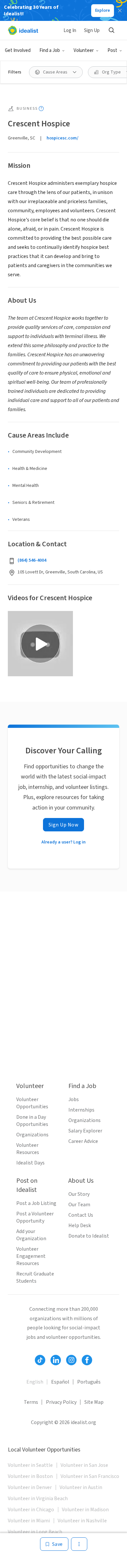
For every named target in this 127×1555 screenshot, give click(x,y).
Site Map (94, 1402)
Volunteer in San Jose (84, 1465)
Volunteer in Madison (85, 1509)
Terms (31, 1402)
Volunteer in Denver (30, 1487)
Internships (81, 1110)
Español (60, 1382)
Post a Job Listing (36, 1203)
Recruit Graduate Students (35, 1277)
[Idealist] (23, 30)
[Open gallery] (40, 643)
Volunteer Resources (27, 1149)
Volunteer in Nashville (82, 1520)
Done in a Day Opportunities (32, 1121)
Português (89, 1382)
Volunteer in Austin (81, 1487)
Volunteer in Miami (29, 1520)
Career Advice (83, 1141)
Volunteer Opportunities (32, 1103)
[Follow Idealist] (40, 1360)
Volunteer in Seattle (30, 1465)
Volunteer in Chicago (31, 1509)
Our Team (79, 1204)
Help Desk (79, 1225)
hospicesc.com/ (62, 138)
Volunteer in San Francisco (90, 1476)
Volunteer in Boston (30, 1476)
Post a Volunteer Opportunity (35, 1217)
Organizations (32, 1134)
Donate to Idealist (88, 1236)
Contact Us (80, 1215)
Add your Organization (31, 1235)
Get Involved (18, 50)
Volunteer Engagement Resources (31, 1256)
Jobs (73, 1099)
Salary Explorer (85, 1130)
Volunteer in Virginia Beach (38, 1498)
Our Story (79, 1194)
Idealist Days (30, 1162)
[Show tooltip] (41, 108)
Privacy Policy (61, 1402)
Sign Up (92, 30)
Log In (70, 30)
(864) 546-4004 (32, 560)
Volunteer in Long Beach (35, 1531)
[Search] (111, 30)
